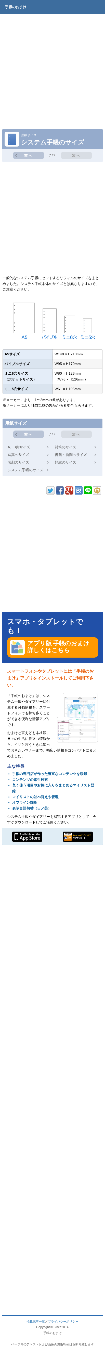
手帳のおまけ (16, 7)
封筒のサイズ (65, 447)
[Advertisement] (52, 69)
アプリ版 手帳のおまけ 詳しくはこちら (58, 646)
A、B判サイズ (19, 447)
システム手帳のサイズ (25, 470)
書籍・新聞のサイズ (71, 455)
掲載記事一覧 (36, 1321)
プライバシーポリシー (63, 1321)
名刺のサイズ (18, 462)
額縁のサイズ (65, 462)
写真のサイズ (18, 455)
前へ (28, 155)
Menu (97, 7)
